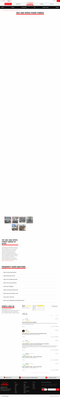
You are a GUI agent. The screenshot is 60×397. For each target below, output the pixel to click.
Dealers (25, 388)
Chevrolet (16, 384)
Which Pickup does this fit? (9, 275)
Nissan (16, 391)
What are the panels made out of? (11, 289)
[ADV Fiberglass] (30, 4)
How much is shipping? (8, 286)
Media (25, 392)
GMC (15, 388)
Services (34, 388)
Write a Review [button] (55, 306)
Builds (25, 385)
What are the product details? (10, 272)
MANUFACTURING (46, 7)
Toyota (16, 392)
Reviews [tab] (24, 313)
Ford (15, 386)
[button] (56, 326)
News (24, 389)
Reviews (57, 7)
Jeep (15, 389)
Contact (34, 385)
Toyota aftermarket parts (8, 260)
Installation (24, 7)
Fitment (12, 7)
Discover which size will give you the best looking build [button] (46, 28)
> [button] (48, 372)
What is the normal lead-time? (10, 282)
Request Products (26, 391)
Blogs (24, 384)
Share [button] (24, 326)
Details (2, 7)
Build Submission (26, 386)
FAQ (34, 7)
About (33, 384)
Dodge (16, 385)
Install (34, 386)
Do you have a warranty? (9, 297)
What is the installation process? (11, 279)
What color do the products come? (11, 293)
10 (46, 372)
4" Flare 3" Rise (46, 24)
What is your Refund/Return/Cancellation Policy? (14, 300)
